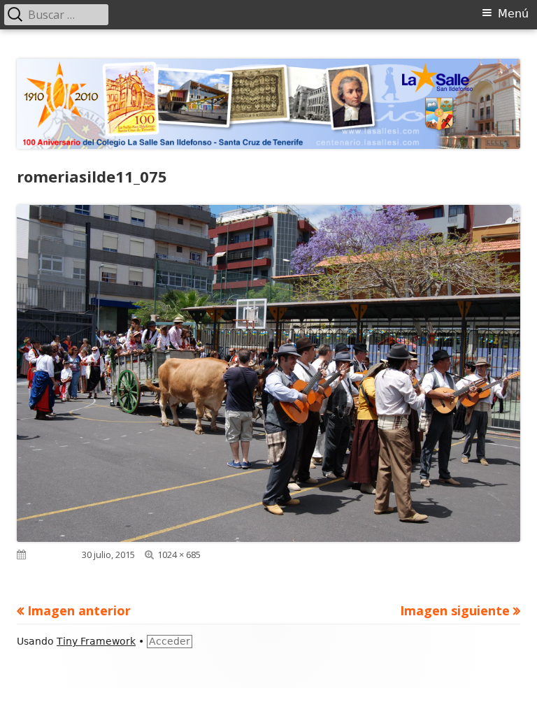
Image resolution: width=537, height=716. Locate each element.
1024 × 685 (179, 554)
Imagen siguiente (455, 610)
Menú (513, 13)
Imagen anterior (79, 610)
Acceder (169, 641)
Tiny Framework (96, 641)
